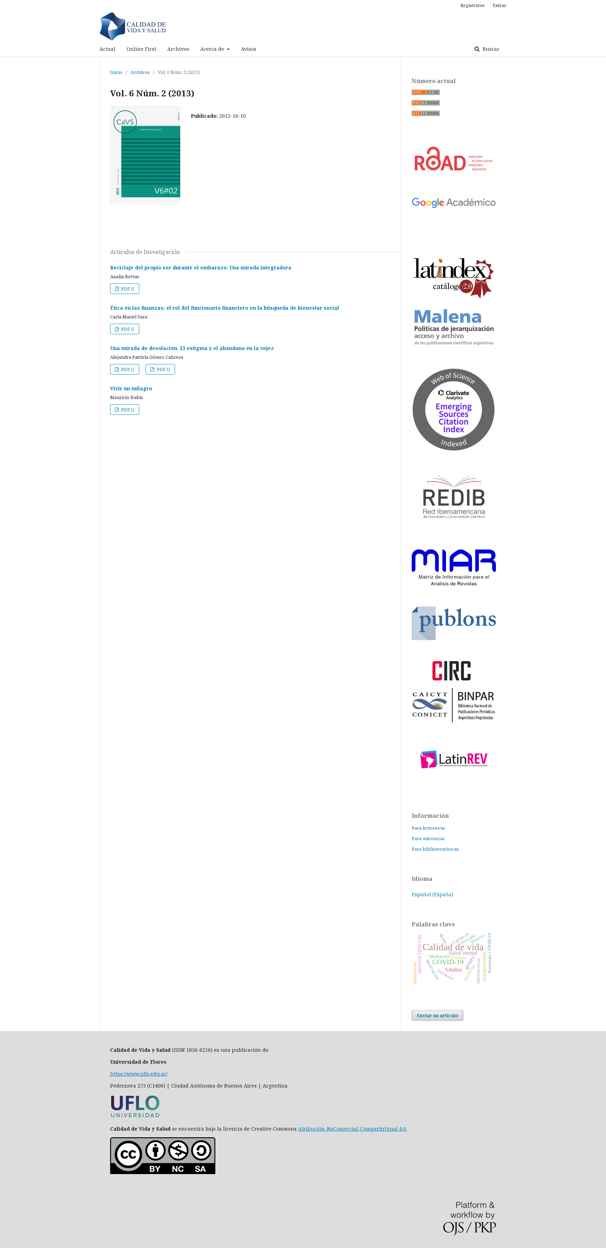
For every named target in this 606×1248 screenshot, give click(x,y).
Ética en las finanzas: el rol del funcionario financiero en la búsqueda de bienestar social (224, 307)
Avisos (248, 49)
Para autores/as (428, 838)
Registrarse (472, 5)
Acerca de (212, 49)
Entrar (499, 5)
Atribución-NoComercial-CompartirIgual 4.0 (352, 1128)
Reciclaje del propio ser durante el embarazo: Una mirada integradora (200, 267)
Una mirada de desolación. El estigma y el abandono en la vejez (192, 348)
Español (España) (432, 894)
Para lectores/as (428, 828)
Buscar (490, 49)
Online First (141, 49)
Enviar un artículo (437, 1015)
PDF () (127, 289)
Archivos (178, 49)
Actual (107, 49)
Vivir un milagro (131, 388)
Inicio (116, 72)
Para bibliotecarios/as (435, 849)
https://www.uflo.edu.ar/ (139, 1073)
